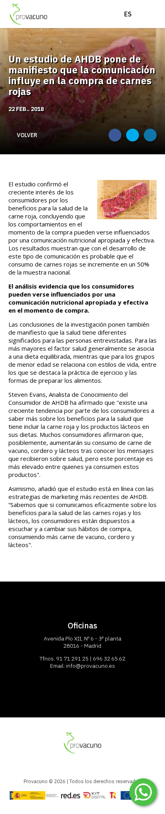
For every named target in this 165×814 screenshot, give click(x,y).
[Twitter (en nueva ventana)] (132, 135)
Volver (27, 135)
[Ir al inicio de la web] (28, 24)
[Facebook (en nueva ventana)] (115, 135)
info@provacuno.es (90, 665)
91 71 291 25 (72, 658)
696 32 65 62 (109, 658)
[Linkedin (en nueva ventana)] (150, 135)
